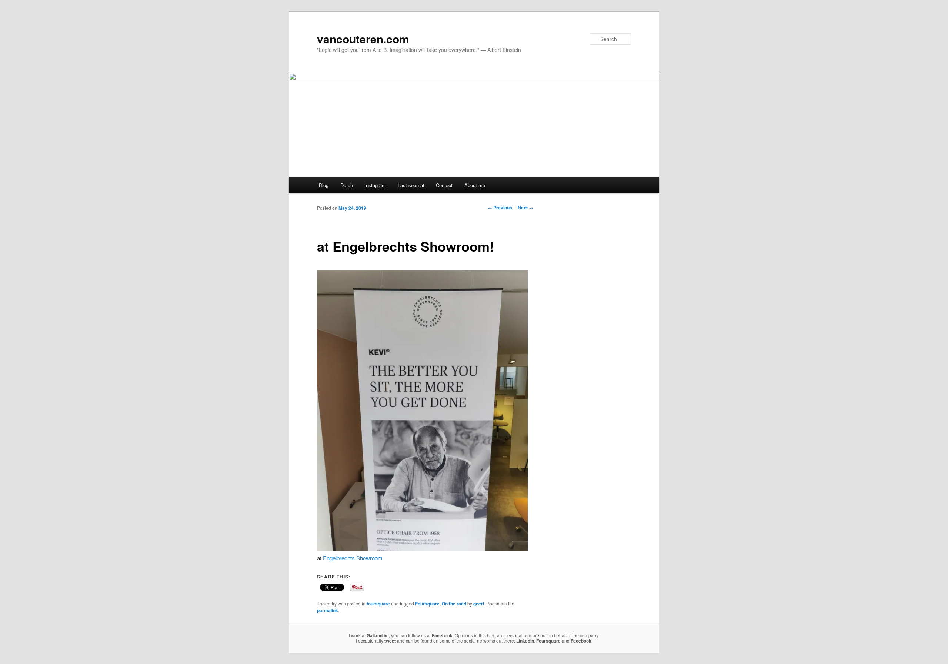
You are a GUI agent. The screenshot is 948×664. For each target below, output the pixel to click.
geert (478, 603)
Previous (500, 207)
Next (525, 207)
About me (474, 185)
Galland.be (378, 635)
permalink (327, 610)
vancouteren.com (363, 39)
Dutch (346, 185)
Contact (444, 185)
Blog (323, 185)
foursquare (378, 603)
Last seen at (411, 185)
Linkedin (525, 640)
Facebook (442, 635)
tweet (390, 640)
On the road (454, 603)
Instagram (375, 185)
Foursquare (427, 603)
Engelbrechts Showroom (353, 558)
